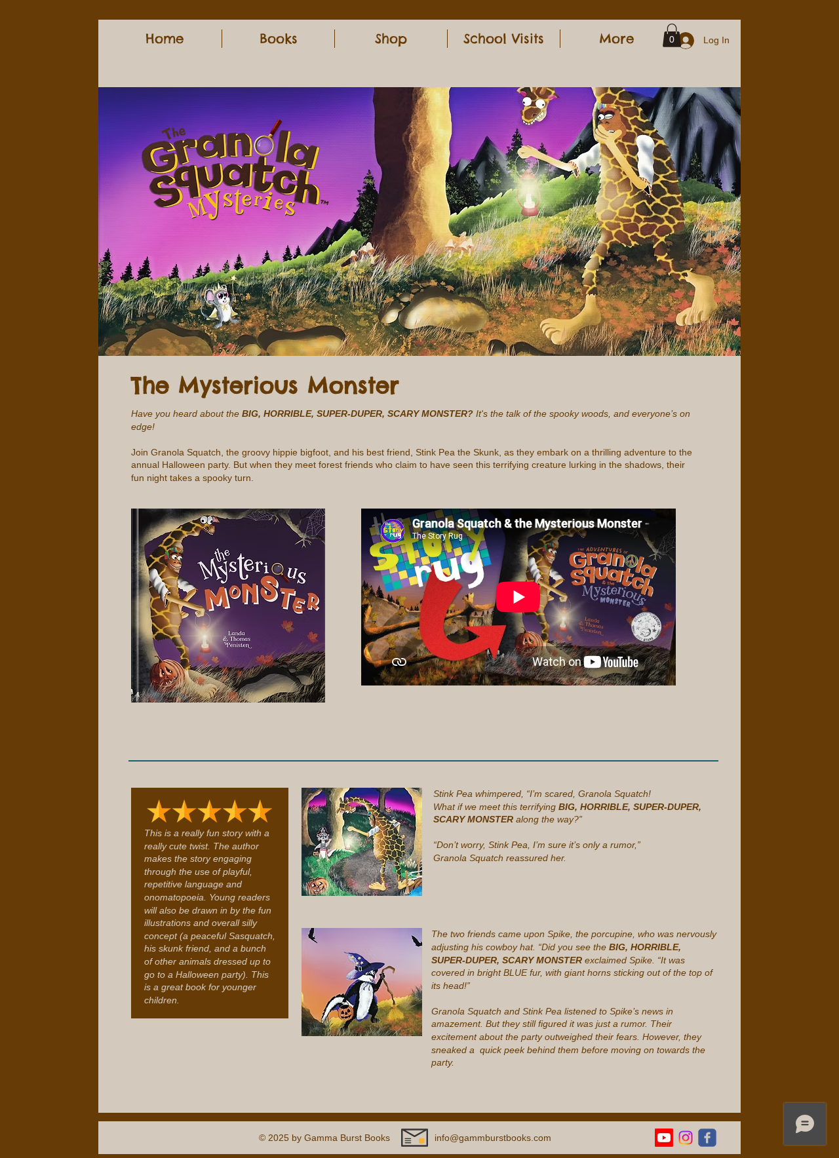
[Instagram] (685, 1138)
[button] (278, 38)
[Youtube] (664, 1138)
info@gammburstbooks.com (493, 1137)
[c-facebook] (707, 1138)
